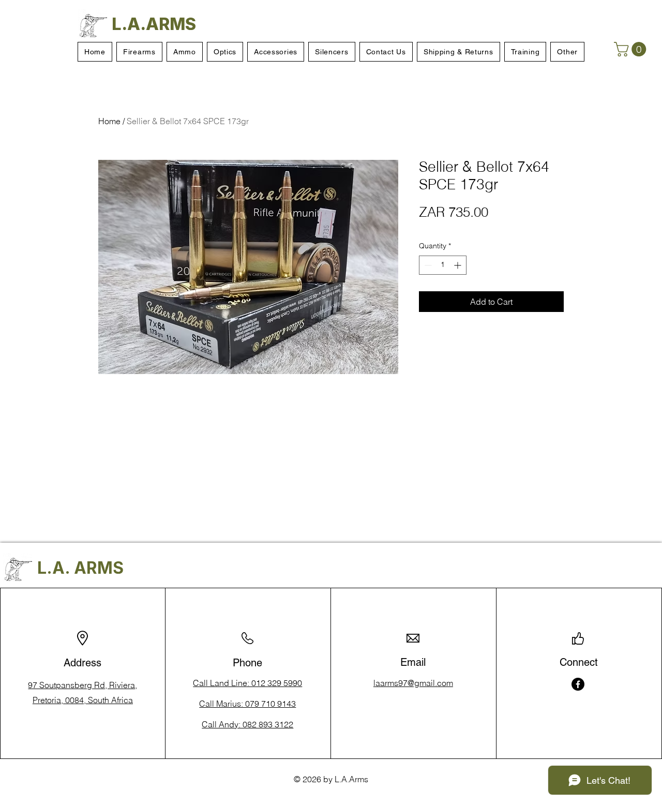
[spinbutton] (442, 265)
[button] (632, 49)
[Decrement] (426, 265)
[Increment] (458, 265)
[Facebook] (577, 684)
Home (109, 121)
